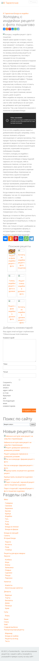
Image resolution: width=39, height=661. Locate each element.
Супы (6, 612)
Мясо (6, 499)
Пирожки (8, 578)
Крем (7, 608)
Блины (7, 565)
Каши (6, 619)
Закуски (7, 556)
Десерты (7, 591)
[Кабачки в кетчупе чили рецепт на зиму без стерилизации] (19, 438)
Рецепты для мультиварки (14, 553)
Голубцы (8, 550)
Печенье (8, 606)
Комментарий (8, 338)
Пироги (8, 542)
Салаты (7, 535)
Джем (7, 603)
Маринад (8, 633)
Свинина (8, 506)
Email (5, 372)
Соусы (6, 622)
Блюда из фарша (11, 529)
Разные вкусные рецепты (14, 630)
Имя (5, 364)
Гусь (6, 519)
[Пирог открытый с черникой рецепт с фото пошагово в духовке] (19, 484)
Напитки (7, 582)
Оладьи (8, 570)
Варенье (8, 595)
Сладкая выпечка (11, 627)
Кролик (8, 511)
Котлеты (8, 544)
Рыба (7, 524)
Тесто (7, 641)
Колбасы (8, 560)
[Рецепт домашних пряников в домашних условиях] (19, 449)
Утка (7, 521)
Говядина (9, 503)
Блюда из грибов (11, 636)
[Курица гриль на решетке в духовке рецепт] (19, 472)
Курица (8, 513)
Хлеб (6, 624)
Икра (7, 562)
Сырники (8, 573)
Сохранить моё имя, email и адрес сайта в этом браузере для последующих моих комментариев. (8, 394)
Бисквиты (9, 600)
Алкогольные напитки (14, 588)
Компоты (8, 585)
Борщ (7, 615)
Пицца (7, 575)
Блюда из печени (11, 527)
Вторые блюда (10, 538)
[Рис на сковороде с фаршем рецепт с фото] (19, 461)
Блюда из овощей (11, 533)
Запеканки (9, 567)
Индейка (8, 516)
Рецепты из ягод (11, 638)
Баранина (9, 508)
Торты (7, 598)
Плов (7, 547)
